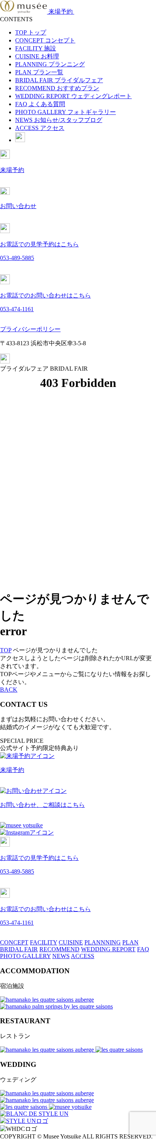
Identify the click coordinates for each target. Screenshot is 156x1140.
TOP (30, 32)
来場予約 (61, 11)
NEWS (58, 120)
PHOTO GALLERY (65, 112)
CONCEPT (45, 40)
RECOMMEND (57, 88)
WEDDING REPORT (73, 96)
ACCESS (39, 128)
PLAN (39, 72)
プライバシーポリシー (30, 329)
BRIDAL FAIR (59, 80)
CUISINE (37, 56)
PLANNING (50, 64)
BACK (8, 689)
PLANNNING (102, 942)
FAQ (40, 104)
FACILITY (35, 48)
